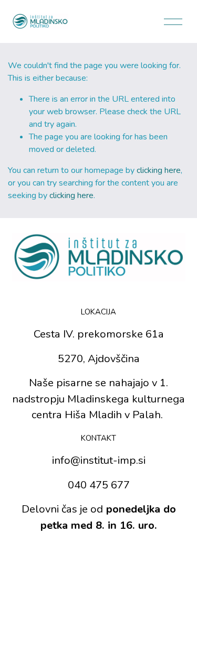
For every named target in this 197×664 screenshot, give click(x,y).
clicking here (159, 170)
